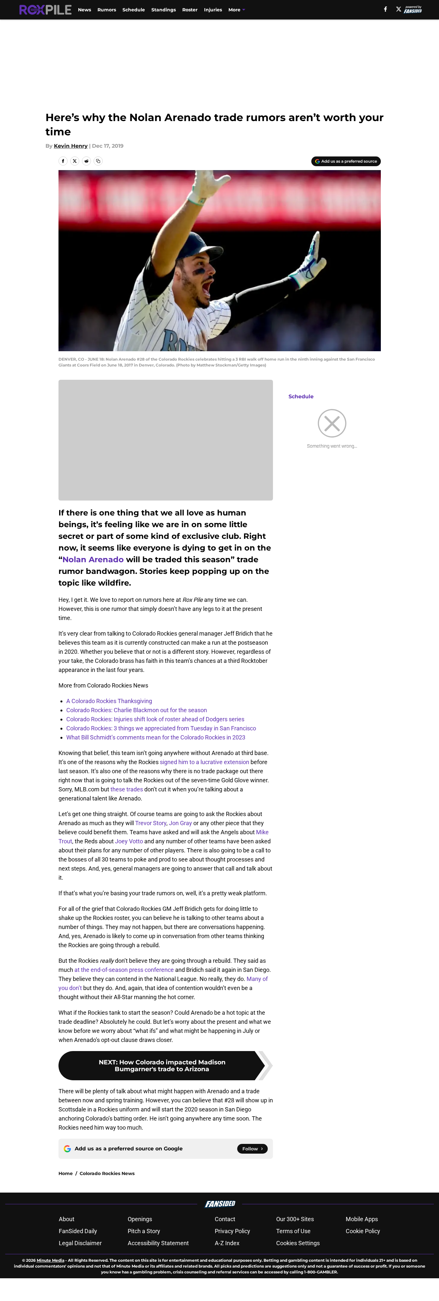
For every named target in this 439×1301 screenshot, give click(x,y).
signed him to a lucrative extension (204, 762)
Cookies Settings (298, 1243)
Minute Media (50, 1260)
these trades (126, 789)
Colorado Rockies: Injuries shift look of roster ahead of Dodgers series (155, 719)
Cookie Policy (363, 1231)
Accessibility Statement (158, 1243)
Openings (140, 1219)
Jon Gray (180, 823)
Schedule (134, 10)
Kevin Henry (71, 146)
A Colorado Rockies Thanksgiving (109, 701)
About (66, 1219)
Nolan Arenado (93, 559)
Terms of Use (293, 1231)
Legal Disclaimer (80, 1243)
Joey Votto (129, 841)
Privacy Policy (232, 1231)
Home (65, 1173)
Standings (163, 10)
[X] (398, 9)
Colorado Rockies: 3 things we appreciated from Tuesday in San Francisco (161, 728)
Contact (225, 1219)
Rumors (106, 10)
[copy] (98, 161)
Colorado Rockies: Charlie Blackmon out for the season (136, 710)
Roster (190, 10)
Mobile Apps (362, 1219)
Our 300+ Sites (295, 1219)
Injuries (213, 10)
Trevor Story (150, 823)
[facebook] (385, 9)
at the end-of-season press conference (124, 969)
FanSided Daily (78, 1231)
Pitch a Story (144, 1231)
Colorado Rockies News (107, 1173)
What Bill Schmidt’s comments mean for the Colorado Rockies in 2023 (155, 737)
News (84, 10)
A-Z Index (227, 1243)
